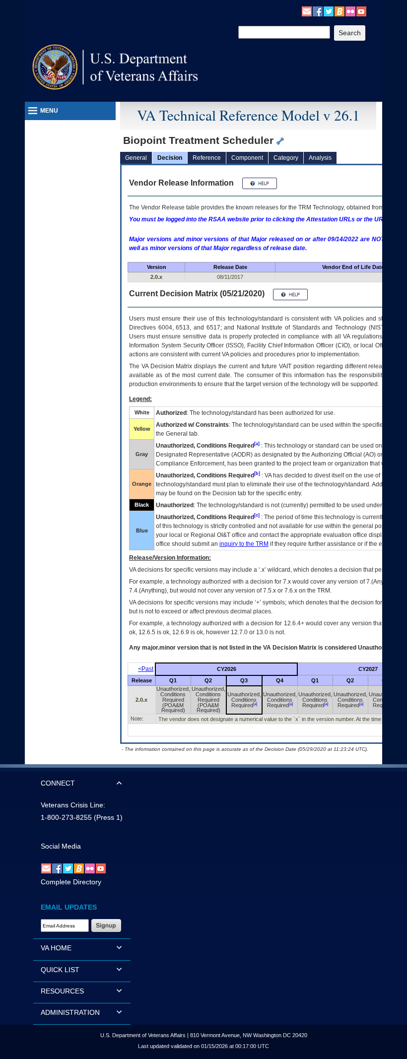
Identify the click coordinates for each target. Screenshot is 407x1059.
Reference (207, 157)
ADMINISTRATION (70, 1012)
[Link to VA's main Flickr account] (350, 10)
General (136, 157)
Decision (169, 157)
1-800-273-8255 (66, 817)
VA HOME (56, 948)
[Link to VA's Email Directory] (306, 10)
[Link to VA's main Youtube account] (361, 10)
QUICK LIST (60, 970)
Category (285, 157)
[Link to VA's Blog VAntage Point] (339, 10)
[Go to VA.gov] (115, 67)
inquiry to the (244, 543)
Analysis (320, 157)
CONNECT (58, 783)
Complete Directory (71, 882)
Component (247, 157)
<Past (145, 668)
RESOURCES (62, 991)
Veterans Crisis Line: (73, 805)
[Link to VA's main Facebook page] (317, 10)
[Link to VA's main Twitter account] (328, 10)
